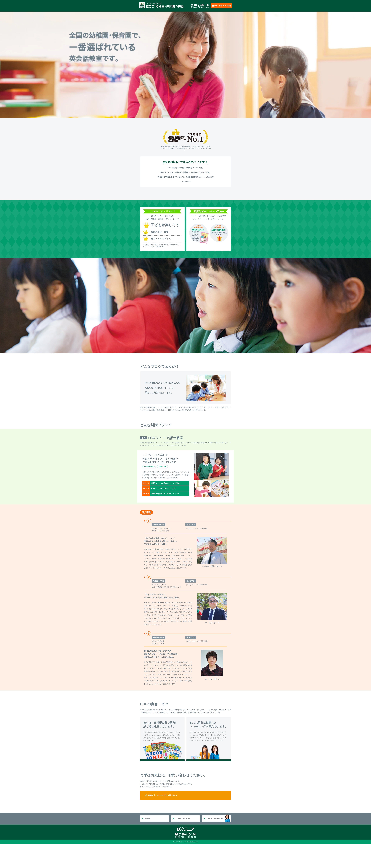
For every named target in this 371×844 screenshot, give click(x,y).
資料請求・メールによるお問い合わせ (163, 795)
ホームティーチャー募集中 (215, 818)
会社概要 (148, 818)
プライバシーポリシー (183, 818)
